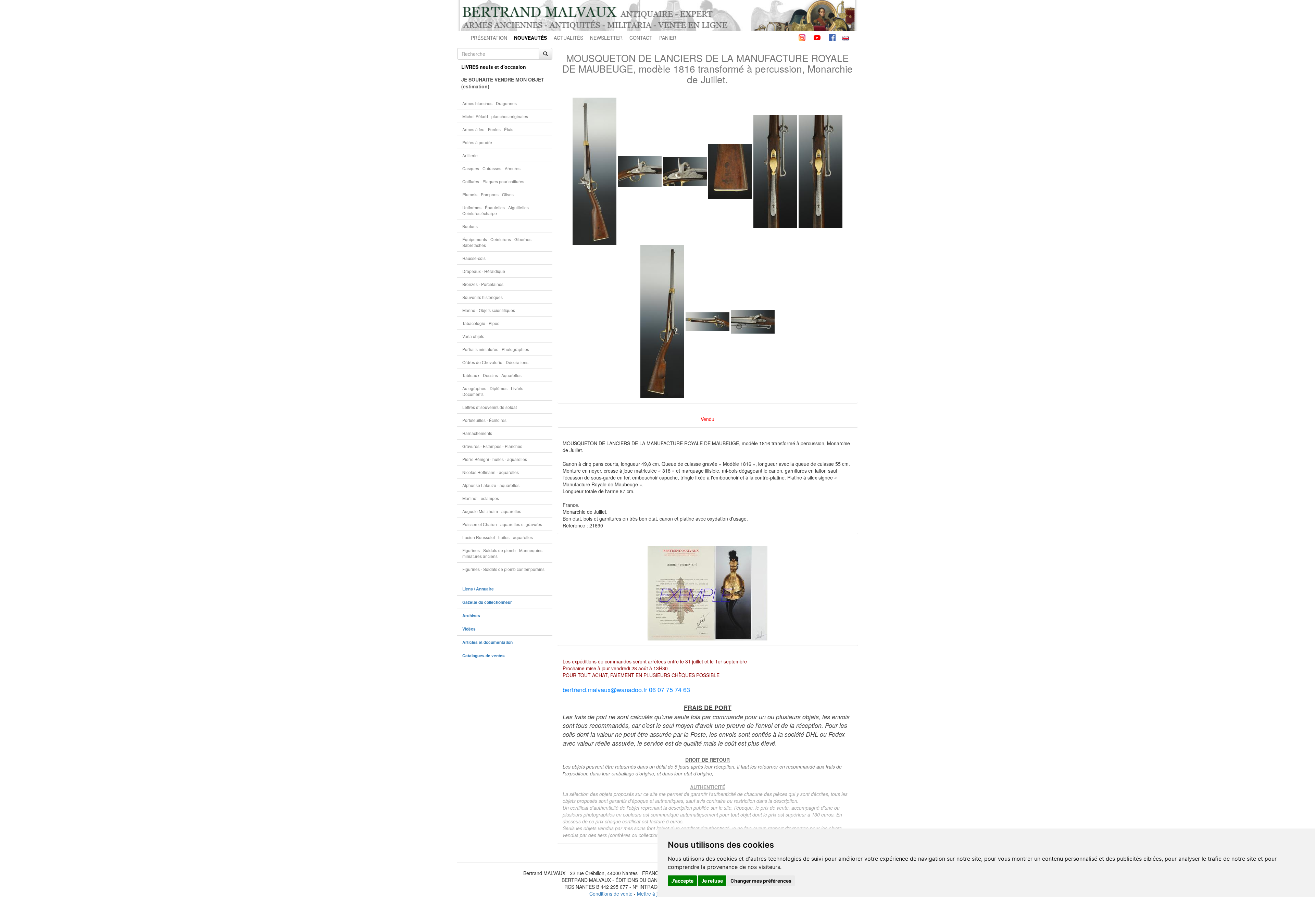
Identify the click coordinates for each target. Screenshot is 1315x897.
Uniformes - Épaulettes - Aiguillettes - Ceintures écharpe (496, 210)
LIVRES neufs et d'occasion (493, 66)
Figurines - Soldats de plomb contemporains (503, 569)
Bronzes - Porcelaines (482, 284)
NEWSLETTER (606, 37)
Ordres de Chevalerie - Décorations (495, 362)
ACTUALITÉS (568, 37)
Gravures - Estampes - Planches (492, 446)
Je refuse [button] (712, 881)
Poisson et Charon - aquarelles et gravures (502, 524)
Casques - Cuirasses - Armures (491, 168)
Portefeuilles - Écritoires (484, 420)
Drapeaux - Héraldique (483, 271)
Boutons (470, 226)
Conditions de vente (611, 893)
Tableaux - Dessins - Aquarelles (492, 375)
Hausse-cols (474, 258)
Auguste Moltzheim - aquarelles (491, 511)
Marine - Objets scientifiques (488, 310)
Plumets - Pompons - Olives (488, 194)
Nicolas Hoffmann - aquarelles (490, 472)
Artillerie (470, 155)
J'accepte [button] (682, 881)
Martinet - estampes (480, 498)
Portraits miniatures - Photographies (495, 349)
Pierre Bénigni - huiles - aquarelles (494, 459)
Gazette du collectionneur (487, 602)
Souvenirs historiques (482, 297)
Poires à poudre (477, 142)
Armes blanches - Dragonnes (489, 103)
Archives (471, 616)
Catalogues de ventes (483, 656)
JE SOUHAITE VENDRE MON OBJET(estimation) (502, 83)
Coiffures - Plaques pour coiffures (493, 181)
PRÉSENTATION (489, 37)
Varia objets (473, 336)
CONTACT (640, 37)
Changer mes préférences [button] (760, 881)
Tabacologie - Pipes (480, 323)
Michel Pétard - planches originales (495, 116)
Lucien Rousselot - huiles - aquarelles (497, 537)
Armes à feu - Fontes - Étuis (487, 129)
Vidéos (469, 629)
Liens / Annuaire (478, 589)
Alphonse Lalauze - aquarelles (490, 485)
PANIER (667, 37)
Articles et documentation (487, 642)
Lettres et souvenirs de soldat (489, 407)
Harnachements (477, 433)
